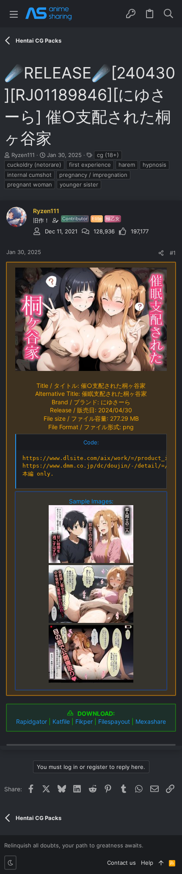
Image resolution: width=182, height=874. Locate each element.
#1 (173, 252)
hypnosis (154, 164)
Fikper (84, 721)
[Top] (161, 862)
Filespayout (114, 721)
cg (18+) (108, 155)
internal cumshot (29, 174)
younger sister (79, 184)
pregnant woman (29, 184)
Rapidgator (31, 721)
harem (127, 164)
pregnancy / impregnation (93, 174)
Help (147, 862)
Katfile (61, 721)
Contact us (121, 862)
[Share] (161, 253)
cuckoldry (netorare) (34, 164)
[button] (13, 13)
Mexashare (150, 721)
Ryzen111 (23, 155)
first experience (90, 164)
